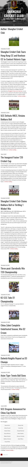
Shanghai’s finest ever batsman (15, 91)
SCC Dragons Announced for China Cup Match (13, 410)
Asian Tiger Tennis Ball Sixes (13, 375)
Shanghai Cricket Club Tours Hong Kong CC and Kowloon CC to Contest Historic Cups (13, 55)
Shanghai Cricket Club (14, 13)
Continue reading (22, 96)
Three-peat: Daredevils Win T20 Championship (13, 270)
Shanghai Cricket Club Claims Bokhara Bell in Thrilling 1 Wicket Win (14, 204)
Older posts (4, 454)
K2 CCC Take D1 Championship (8, 299)
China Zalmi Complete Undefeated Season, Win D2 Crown (13, 328)
